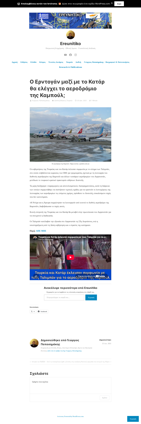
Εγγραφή (91, 297)
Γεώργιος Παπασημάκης (41, 100)
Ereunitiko (70, 43)
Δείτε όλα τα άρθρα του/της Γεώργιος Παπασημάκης (64, 351)
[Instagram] (75, 54)
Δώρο (119, 4)
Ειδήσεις (23, 62)
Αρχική (15, 62)
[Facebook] (70, 54)
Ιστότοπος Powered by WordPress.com (70, 416)
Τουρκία (69, 62)
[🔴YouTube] (65, 54)
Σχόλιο (104, 398)
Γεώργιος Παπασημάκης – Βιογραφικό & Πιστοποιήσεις (106, 62)
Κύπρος (42, 62)
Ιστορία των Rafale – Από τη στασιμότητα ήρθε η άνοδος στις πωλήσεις (55, 362)
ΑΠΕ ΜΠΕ (41, 230)
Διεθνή (78, 62)
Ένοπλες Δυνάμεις (55, 62)
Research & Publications (70, 67)
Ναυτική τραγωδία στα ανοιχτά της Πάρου (95, 362)
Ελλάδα (33, 62)
